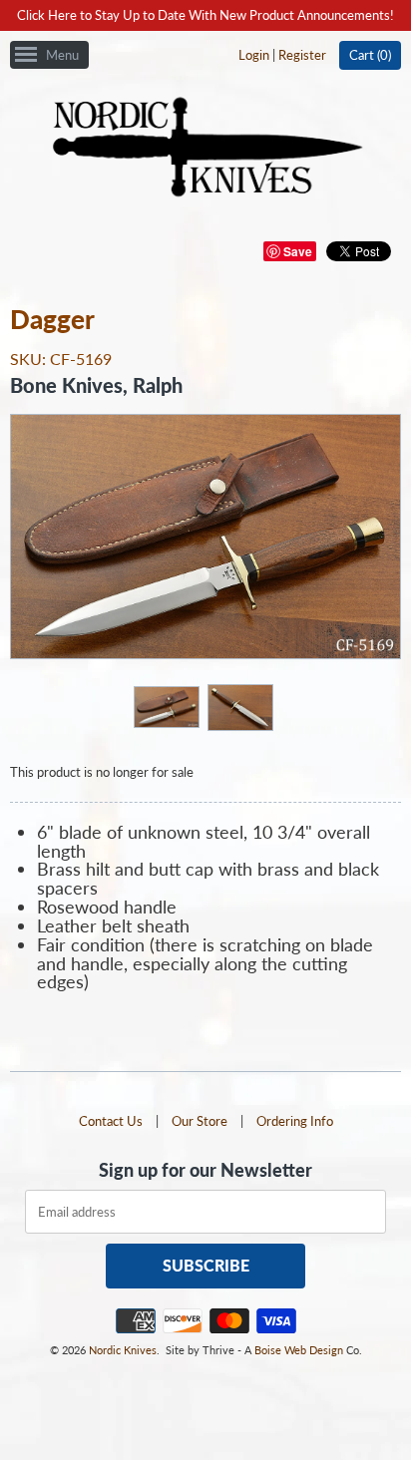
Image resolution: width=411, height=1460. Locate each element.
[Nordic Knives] (206, 148)
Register (302, 55)
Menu (62, 55)
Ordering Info (294, 1121)
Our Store (199, 1121)
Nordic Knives (123, 1349)
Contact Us (111, 1121)
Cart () (370, 55)
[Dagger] (166, 706)
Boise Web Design (298, 1349)
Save (297, 251)
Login (253, 55)
